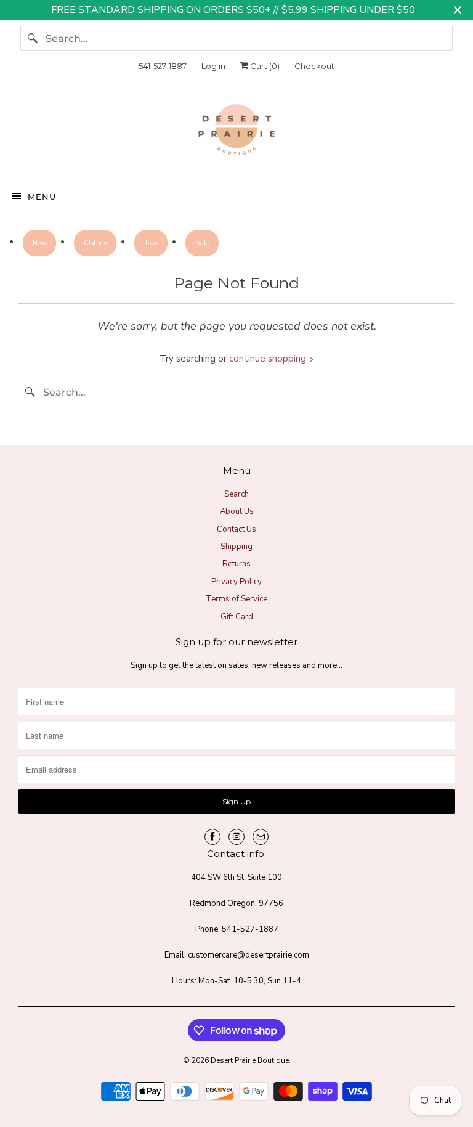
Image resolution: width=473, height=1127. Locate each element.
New (39, 243)
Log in (213, 66)
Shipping (236, 546)
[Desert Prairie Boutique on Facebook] (212, 837)
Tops (151, 243)
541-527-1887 (163, 66)
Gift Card (236, 616)
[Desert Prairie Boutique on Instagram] (236, 837)
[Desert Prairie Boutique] (236, 132)
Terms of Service (236, 598)
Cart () (264, 66)
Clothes (95, 243)
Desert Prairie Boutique (250, 1060)
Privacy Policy (236, 581)
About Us (237, 511)
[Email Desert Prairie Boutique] (261, 837)
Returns (236, 563)
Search (236, 494)
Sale (202, 243)
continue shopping (269, 358)
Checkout (314, 66)
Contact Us (236, 529)
